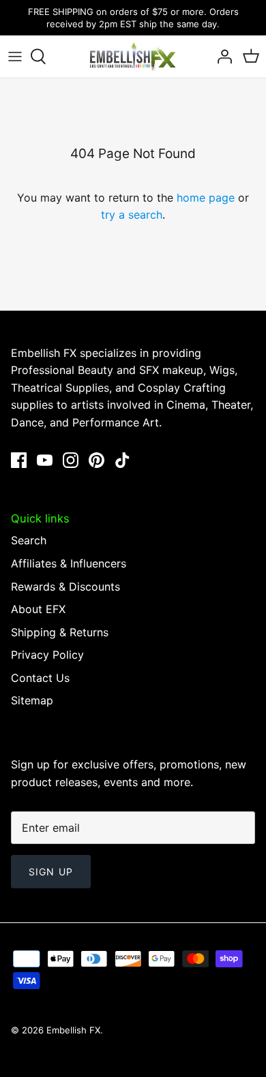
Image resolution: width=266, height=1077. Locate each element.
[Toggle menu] (15, 57)
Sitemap (32, 700)
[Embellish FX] (133, 56)
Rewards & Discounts (65, 586)
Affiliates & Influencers (68, 563)
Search (28, 540)
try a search (131, 214)
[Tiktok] (122, 460)
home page (206, 197)
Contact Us (40, 678)
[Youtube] (45, 460)
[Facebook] (19, 460)
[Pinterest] (96, 460)
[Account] (221, 57)
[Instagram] (70, 460)
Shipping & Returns (59, 632)
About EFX (38, 609)
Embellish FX (73, 1030)
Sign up (51, 871)
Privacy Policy (47, 654)
